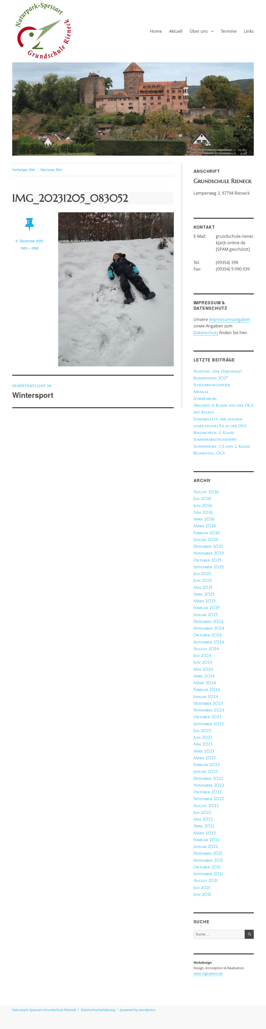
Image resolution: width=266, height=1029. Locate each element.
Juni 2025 (203, 580)
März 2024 (205, 682)
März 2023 (205, 758)
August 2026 (206, 491)
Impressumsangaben (229, 319)
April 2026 (204, 519)
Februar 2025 (206, 607)
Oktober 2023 (207, 717)
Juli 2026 (202, 498)
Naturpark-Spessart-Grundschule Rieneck (44, 1009)
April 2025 (204, 594)
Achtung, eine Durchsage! (218, 371)
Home (156, 31)
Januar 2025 (205, 614)
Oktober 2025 (207, 560)
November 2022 (209, 785)
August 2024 (206, 648)
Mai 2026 (203, 512)
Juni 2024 (203, 662)
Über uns (199, 31)
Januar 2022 (206, 846)
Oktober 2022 (208, 792)
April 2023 (204, 751)
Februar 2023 (207, 764)
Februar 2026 (207, 533)
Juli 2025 (202, 573)
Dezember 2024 (208, 621)
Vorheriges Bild (23, 169)
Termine (229, 31)
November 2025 (209, 553)
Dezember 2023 (208, 703)
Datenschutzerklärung (98, 1009)
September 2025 (208, 567)
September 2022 (209, 798)
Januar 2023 (206, 771)
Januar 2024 (206, 696)
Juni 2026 (203, 505)
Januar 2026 (206, 539)
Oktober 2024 (208, 635)
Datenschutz (206, 332)
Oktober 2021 (207, 867)
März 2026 (205, 526)
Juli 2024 (202, 655)
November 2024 (209, 628)
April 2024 (204, 676)
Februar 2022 (207, 839)
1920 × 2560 (29, 248)
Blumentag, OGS (209, 453)
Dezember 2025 (208, 546)
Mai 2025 (203, 587)
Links (249, 31)
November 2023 (209, 710)
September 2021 (208, 873)
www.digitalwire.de (208, 973)
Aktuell (175, 31)
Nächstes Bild (51, 169)
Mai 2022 (203, 819)
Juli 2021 (202, 887)
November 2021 (208, 860)
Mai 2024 (203, 669)
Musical (201, 391)
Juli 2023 (202, 730)
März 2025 (204, 601)
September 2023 (209, 724)
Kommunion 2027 (211, 378)
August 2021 (206, 880)
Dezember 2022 (208, 778)
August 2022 (206, 805)
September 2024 (209, 642)
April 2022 (204, 826)
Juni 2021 (202, 894)
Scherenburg (205, 398)
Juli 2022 (202, 812)
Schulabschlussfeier (212, 384)
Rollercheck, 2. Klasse (214, 432)
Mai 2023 (203, 744)
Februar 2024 (207, 689)
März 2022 (205, 833)
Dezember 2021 (208, 853)
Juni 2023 (203, 737)
